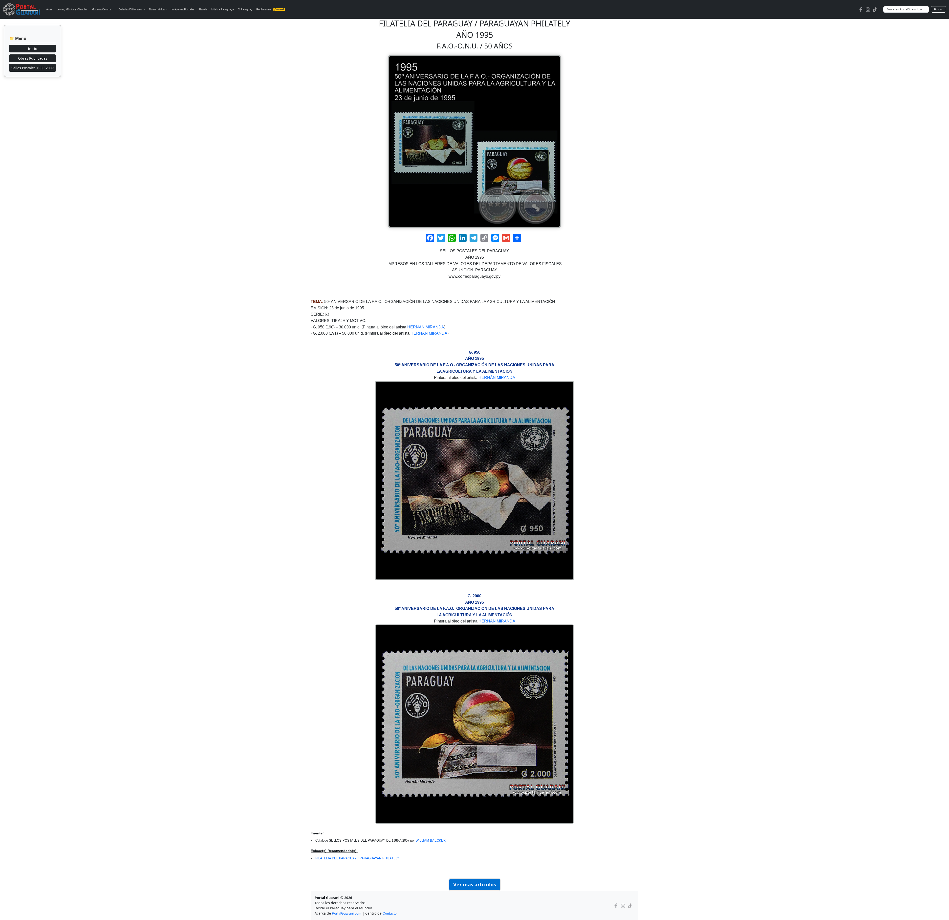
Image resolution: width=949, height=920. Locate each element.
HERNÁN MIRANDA (425, 327)
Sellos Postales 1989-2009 (32, 68)
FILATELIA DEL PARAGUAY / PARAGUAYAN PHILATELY (357, 858)
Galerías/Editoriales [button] (131, 9)
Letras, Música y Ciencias (72, 9)
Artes (49, 9)
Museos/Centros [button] (102, 9)
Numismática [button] (157, 9)
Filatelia (202, 9)
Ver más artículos (474, 884)
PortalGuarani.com (346, 913)
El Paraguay (245, 9)
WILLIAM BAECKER (431, 840)
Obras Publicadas (32, 58)
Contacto (390, 913)
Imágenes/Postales (183, 9)
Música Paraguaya (222, 9)
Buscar (938, 9)
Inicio (32, 48)
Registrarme (270, 9)
